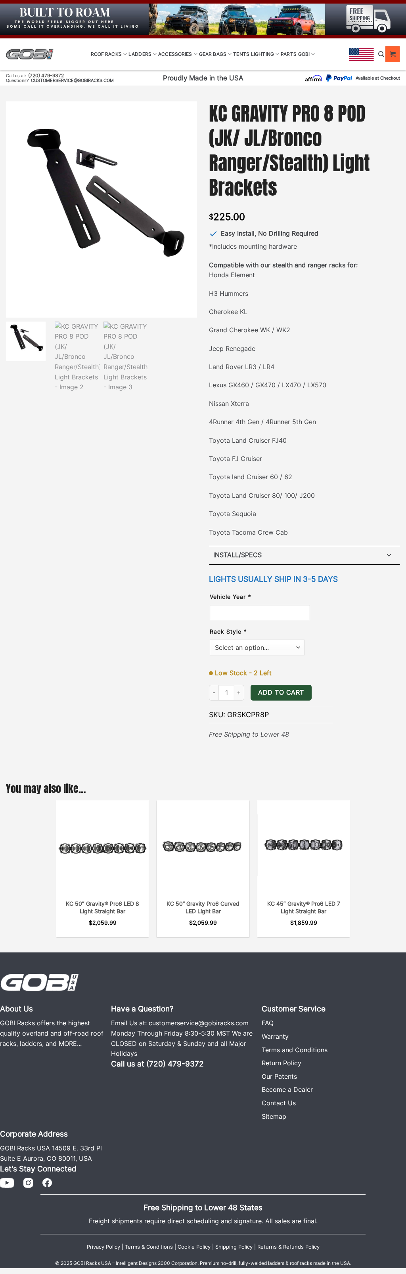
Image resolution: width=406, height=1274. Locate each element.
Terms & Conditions (149, 1247)
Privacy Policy (103, 1247)
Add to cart (281, 692)
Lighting (262, 54)
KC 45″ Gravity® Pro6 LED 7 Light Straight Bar (303, 907)
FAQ (268, 1023)
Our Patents (279, 1076)
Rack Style (228, 631)
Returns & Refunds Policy (288, 1247)
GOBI (304, 54)
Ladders (139, 54)
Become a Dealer (287, 1089)
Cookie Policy (194, 1247)
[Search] (381, 54)
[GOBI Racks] (39, 982)
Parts (289, 54)
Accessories (175, 54)
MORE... (70, 1043)
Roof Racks (106, 54)
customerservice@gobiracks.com (72, 80)
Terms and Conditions (294, 1050)
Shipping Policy (234, 1247)
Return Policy (281, 1063)
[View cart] (392, 54)
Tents (241, 54)
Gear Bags (212, 54)
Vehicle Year (230, 596)
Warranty (275, 1036)
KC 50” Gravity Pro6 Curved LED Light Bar (203, 907)
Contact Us (279, 1103)
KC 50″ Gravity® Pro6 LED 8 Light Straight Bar (102, 907)
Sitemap (274, 1116)
